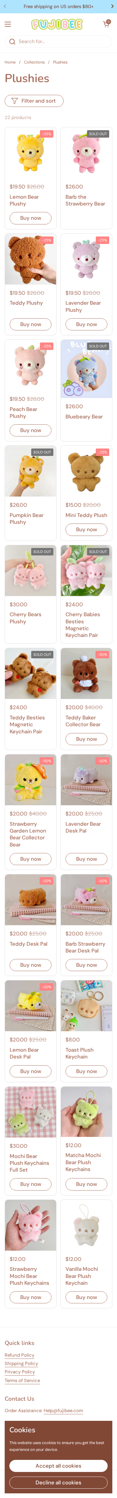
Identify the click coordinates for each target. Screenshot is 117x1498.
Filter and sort (39, 100)
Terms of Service (22, 1380)
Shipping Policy (21, 1363)
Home (10, 62)
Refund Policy (19, 1355)
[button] (106, 24)
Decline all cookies (58, 1482)
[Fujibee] (57, 24)
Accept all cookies (58, 1465)
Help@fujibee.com (63, 1410)
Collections (34, 62)
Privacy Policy (20, 1372)
